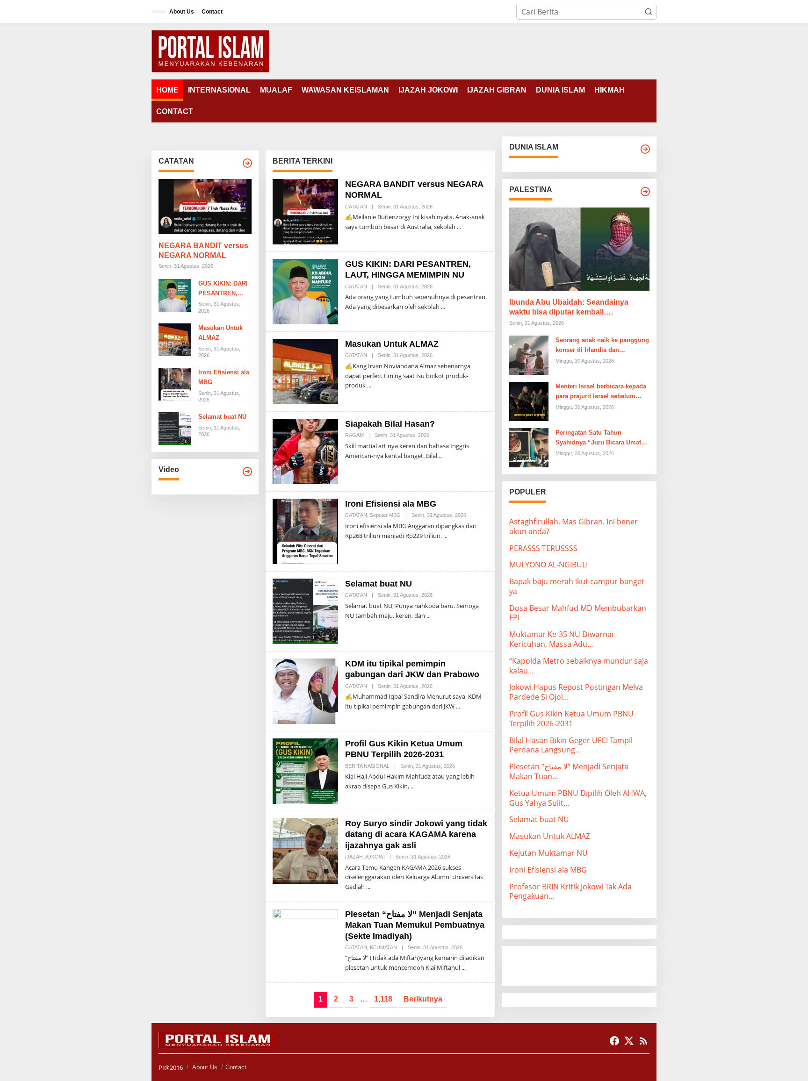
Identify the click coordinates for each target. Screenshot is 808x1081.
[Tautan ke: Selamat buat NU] (175, 428)
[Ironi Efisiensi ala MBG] (445, 536)
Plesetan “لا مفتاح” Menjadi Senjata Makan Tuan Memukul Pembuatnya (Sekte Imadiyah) (414, 925)
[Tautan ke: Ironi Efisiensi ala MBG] (175, 383)
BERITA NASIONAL (367, 766)
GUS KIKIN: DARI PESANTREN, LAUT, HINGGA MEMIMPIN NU (223, 289)
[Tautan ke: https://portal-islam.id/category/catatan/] (247, 163)
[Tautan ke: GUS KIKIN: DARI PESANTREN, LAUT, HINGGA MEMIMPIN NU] (175, 294)
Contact (235, 1067)
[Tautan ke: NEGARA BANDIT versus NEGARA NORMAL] (205, 206)
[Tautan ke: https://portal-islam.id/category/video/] (247, 471)
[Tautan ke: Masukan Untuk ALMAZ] (175, 339)
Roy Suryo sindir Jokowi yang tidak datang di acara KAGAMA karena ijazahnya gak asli (416, 834)
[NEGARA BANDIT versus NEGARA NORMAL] (459, 227)
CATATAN (356, 206)
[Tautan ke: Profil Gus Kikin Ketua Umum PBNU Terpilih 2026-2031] (305, 770)
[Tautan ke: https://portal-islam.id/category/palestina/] (645, 191)
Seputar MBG (385, 515)
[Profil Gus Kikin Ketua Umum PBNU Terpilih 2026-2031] (413, 786)
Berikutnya (423, 999)
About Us (204, 1067)
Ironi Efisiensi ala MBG (223, 377)
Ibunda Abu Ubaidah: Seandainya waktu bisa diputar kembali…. (568, 307)
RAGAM (354, 435)
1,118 (383, 999)
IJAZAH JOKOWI (365, 856)
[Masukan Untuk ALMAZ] (369, 385)
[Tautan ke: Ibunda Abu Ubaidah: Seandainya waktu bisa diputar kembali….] (579, 249)
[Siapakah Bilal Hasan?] (441, 456)
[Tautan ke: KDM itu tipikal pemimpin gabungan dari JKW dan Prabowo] (305, 690)
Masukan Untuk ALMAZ (220, 332)
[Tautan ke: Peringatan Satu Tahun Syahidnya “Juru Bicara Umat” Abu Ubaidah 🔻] (528, 447)
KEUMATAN (383, 947)
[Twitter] (629, 1041)
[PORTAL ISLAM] (210, 50)
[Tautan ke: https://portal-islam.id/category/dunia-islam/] (645, 149)
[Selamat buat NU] (428, 616)
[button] (648, 12)
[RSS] (643, 1041)
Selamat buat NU (222, 416)
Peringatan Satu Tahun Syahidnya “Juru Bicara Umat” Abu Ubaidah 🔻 (600, 438)
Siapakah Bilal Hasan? (390, 424)
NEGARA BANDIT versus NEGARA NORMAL (203, 250)
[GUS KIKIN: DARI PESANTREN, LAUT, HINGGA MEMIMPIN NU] (443, 307)
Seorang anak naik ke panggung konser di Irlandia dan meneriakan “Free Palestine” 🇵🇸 (602, 345)
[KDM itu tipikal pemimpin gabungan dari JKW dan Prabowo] (458, 706)
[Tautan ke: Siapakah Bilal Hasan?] (305, 450)
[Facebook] (614, 1041)
